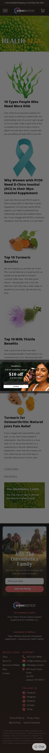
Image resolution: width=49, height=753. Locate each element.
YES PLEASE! (16, 386)
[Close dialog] (1, 363)
